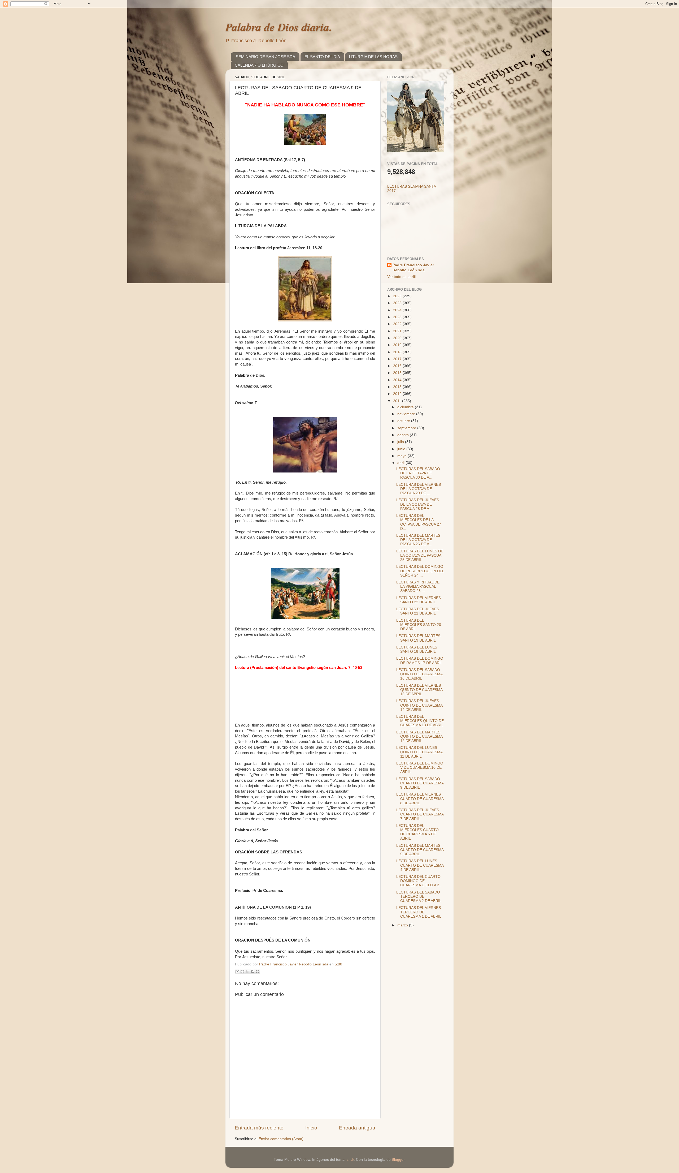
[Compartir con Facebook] (252, 971)
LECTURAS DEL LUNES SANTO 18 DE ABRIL (416, 649)
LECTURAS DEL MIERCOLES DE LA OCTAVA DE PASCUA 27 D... (418, 522)
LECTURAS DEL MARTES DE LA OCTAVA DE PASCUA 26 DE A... (418, 540)
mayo (402, 456)
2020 (398, 338)
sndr (350, 1160)
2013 (398, 387)
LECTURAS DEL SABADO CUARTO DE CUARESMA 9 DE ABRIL (419, 783)
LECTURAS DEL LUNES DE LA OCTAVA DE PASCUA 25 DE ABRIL (419, 555)
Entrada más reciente (259, 1128)
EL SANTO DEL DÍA (322, 56)
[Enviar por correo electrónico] (237, 971)
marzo (403, 925)
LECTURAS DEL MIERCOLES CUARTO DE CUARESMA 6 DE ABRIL (417, 832)
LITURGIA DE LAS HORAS (373, 56)
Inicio (311, 1128)
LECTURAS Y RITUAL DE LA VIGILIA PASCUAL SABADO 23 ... (417, 586)
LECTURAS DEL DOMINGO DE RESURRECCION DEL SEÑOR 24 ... (420, 571)
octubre (404, 421)
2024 (398, 310)
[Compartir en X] (247, 971)
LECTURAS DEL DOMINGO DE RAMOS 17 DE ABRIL (419, 660)
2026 (398, 296)
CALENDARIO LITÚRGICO (259, 65)
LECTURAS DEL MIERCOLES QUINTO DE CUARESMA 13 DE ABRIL (420, 721)
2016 (398, 366)
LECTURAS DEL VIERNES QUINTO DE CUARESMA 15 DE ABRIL (419, 690)
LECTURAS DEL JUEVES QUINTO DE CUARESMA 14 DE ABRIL (419, 705)
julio (401, 442)
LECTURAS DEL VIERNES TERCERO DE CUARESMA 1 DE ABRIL (418, 912)
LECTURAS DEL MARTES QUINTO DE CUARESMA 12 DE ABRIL (419, 736)
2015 (398, 373)
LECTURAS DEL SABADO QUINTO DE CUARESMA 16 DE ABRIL (419, 674)
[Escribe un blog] (242, 971)
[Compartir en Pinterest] (257, 971)
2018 (398, 352)
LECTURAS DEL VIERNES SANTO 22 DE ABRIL (418, 600)
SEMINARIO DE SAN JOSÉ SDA (265, 56)
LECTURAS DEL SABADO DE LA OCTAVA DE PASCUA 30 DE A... (418, 473)
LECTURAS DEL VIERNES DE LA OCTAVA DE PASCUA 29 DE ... (418, 489)
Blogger (398, 1160)
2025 (398, 303)
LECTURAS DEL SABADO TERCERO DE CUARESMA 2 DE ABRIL (418, 896)
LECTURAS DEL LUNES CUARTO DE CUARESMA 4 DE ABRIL (419, 865)
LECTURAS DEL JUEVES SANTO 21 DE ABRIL (417, 611)
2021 (398, 331)
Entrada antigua (357, 1128)
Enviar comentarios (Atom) (281, 1139)
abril (401, 463)
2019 (398, 345)
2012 (398, 394)
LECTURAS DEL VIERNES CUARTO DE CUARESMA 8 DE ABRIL (419, 798)
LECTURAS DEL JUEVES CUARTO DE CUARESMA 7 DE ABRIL (419, 814)
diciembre (406, 407)
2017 (398, 359)
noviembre (406, 414)
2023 (398, 317)
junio (401, 449)
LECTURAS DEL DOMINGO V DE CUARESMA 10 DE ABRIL (419, 767)
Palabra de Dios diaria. (278, 27)
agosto (403, 435)
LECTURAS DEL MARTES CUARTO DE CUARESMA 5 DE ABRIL (419, 850)
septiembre (407, 428)
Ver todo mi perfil (401, 277)
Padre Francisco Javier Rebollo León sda (413, 267)
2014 (398, 380)
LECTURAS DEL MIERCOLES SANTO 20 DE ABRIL (418, 624)
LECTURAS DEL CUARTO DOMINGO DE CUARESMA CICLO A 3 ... (419, 881)
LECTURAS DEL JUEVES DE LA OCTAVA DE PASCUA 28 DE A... (417, 504)
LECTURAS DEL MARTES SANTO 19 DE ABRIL (418, 638)
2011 (397, 401)
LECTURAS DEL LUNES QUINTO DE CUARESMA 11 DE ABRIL (419, 752)
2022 (398, 324)
